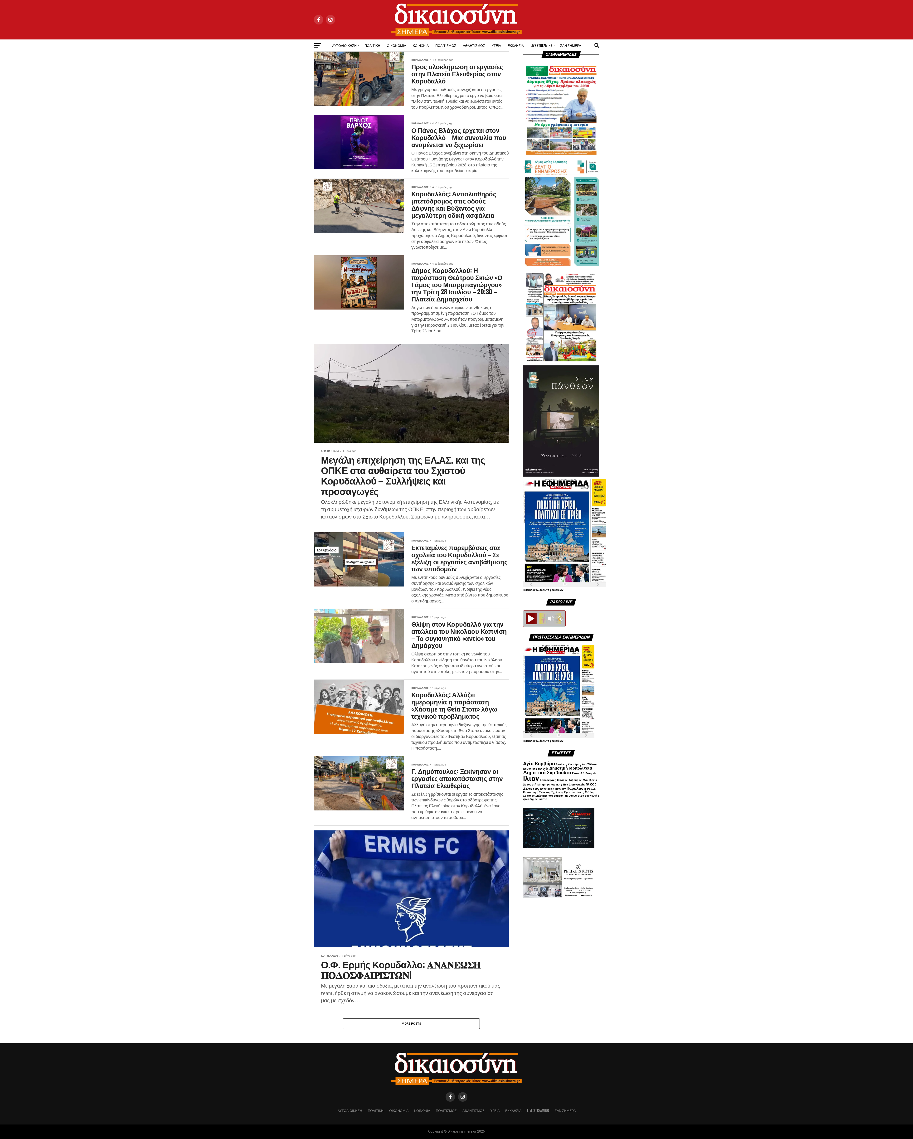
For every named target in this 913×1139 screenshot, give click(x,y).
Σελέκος (544, 792)
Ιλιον (531, 779)
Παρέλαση (576, 788)
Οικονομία (396, 45)
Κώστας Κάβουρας (569, 780)
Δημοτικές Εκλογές (536, 768)
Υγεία (496, 45)
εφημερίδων (555, 590)
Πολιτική (372, 45)
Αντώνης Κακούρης (568, 764)
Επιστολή (578, 773)
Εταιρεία (591, 773)
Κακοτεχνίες (548, 780)
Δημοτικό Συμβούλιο (547, 772)
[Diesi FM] (544, 616)
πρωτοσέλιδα (534, 590)
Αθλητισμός (474, 45)
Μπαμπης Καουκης (549, 784)
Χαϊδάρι (590, 792)
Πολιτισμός (445, 45)
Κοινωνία (421, 45)
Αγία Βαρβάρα (539, 763)
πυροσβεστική (558, 795)
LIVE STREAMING (541, 45)
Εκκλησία (516, 45)
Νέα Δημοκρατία (574, 784)
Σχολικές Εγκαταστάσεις (567, 792)
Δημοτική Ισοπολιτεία (570, 768)
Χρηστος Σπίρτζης (535, 795)
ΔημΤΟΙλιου (589, 764)
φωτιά (543, 799)
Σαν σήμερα (570, 45)
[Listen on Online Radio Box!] (560, 619)
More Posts (411, 1023)
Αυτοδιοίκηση (344, 45)
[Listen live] (531, 618)
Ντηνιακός (547, 788)
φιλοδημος (530, 799)
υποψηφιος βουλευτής (584, 795)
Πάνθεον (560, 788)
